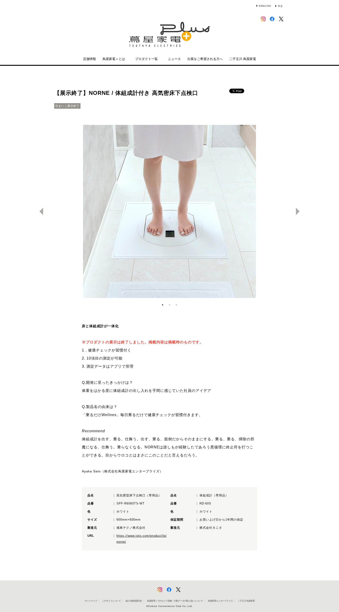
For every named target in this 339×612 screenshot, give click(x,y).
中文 (280, 6)
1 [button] (162, 305)
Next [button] (299, 211)
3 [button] (176, 305)
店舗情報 (89, 59)
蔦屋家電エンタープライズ (220, 601)
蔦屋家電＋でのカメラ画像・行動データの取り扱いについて (175, 601)
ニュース (174, 59)
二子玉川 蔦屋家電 (242, 59)
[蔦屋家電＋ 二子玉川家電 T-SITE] (169, 36)
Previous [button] (39, 211)
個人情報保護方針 (133, 601)
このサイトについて (111, 601)
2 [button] (169, 305)
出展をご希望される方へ (205, 59)
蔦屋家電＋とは (113, 59)
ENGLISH (265, 6)
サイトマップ (91, 601)
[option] (169, 211)
